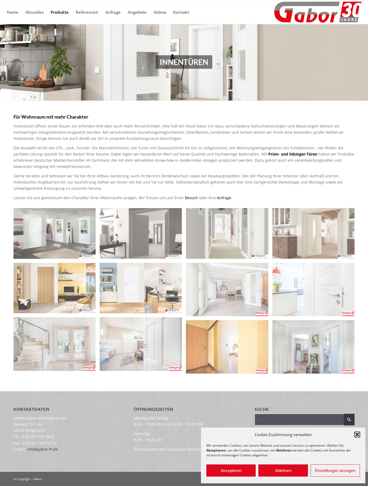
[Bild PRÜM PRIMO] (229, 235)
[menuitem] (12, 12)
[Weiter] (363, 62)
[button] (357, 434)
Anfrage (224, 197)
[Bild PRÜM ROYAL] (143, 290)
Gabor (37, 479)
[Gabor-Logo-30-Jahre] (317, 12)
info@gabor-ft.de (42, 449)
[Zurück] (4, 62)
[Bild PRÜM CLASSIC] (56, 235)
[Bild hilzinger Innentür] (315, 291)
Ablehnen (283, 470)
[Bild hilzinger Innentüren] (229, 291)
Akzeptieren (231, 470)
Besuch (191, 197)
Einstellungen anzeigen (335, 470)
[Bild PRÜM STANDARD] (143, 235)
